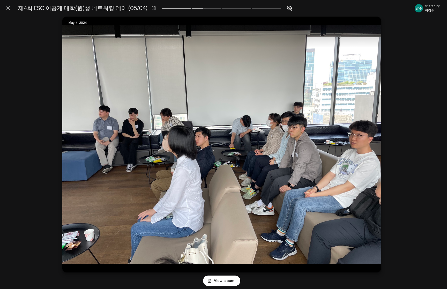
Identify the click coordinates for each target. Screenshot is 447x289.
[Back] (8, 8)
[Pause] (153, 8)
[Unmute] (289, 8)
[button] (77, 144)
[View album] (221, 281)
